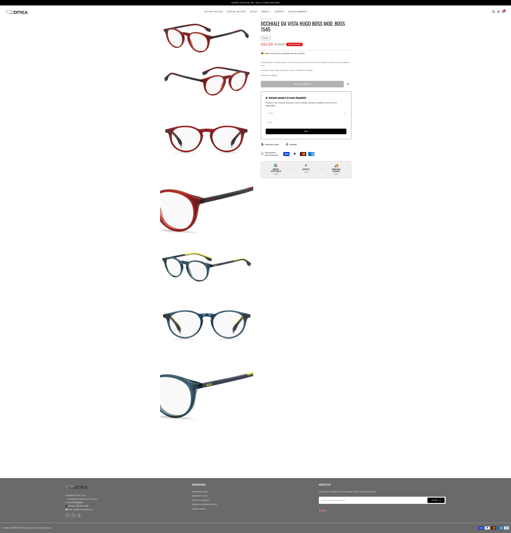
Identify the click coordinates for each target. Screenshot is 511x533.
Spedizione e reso (199, 496)
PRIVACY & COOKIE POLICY (204, 504)
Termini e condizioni (200, 500)
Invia (306, 131)
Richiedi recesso (199, 509)
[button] (348, 84)
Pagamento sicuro (200, 491)
